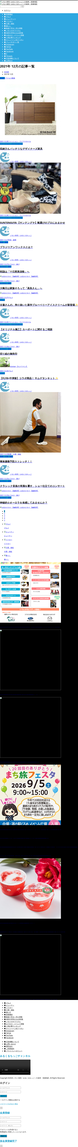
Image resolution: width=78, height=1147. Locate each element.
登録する (3, 1136)
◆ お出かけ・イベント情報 (14, 35)
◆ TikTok (7, 47)
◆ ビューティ (9, 1005)
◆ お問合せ (8, 61)
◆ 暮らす (7, 1012)
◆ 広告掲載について (11, 58)
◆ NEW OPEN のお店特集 (13, 33)
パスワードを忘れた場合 (9, 1104)
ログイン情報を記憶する (11, 1100)
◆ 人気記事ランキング (12, 37)
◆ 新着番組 (8, 14)
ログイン (7, 10)
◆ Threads (8, 56)
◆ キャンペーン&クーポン (14, 40)
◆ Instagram (9, 44)
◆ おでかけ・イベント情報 (14, 1024)
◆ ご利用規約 (9, 1049)
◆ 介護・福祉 (9, 23)
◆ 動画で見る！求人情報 (13, 28)
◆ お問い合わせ (10, 1044)
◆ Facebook (9, 51)
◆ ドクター (8, 21)
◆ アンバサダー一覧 (11, 42)
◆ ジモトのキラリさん (12, 30)
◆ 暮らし (7, 26)
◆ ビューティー (10, 19)
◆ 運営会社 (8, 1046)
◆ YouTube (8, 49)
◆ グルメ (7, 17)
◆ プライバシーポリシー (13, 1051)
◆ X (5, 54)
